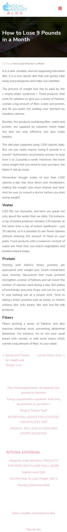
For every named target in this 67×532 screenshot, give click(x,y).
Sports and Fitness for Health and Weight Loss (17, 360)
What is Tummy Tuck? (33, 410)
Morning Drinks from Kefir (33, 485)
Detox (8, 63)
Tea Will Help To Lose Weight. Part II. (33, 479)
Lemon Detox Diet (49, 355)
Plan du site (33, 529)
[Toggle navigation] (60, 8)
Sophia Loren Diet (33, 472)
